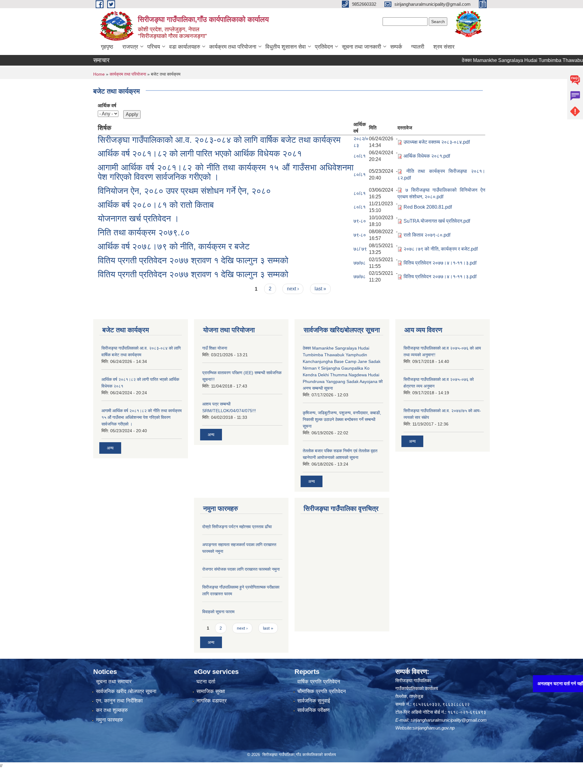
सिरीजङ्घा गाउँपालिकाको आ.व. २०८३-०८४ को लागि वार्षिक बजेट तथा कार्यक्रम (219, 140)
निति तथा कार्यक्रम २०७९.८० (144, 232)
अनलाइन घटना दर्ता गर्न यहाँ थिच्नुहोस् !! (545, 683)
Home (99, 74)
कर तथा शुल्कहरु (112, 710)
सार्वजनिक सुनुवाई (313, 701)
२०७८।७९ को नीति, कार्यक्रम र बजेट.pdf (441, 248)
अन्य (110, 448)
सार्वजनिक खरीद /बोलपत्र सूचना (126, 691)
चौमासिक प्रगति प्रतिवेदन (321, 691)
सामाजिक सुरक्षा (210, 691)
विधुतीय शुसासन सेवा (285, 47)
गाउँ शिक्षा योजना (214, 348)
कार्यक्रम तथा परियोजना (232, 47)
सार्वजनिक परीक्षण (313, 710)
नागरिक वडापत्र (211, 701)
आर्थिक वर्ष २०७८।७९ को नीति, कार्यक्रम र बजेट (174, 246)
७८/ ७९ (360, 248)
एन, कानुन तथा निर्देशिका (119, 701)
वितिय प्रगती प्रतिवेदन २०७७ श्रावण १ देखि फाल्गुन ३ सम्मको (193, 260)
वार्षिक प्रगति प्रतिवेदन (318, 682)
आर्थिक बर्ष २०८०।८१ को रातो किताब (156, 205)
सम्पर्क (396, 47)
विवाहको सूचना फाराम (218, 611)
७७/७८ (359, 262)
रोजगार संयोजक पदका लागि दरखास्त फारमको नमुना (241, 569)
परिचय (153, 47)
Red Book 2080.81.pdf (428, 207)
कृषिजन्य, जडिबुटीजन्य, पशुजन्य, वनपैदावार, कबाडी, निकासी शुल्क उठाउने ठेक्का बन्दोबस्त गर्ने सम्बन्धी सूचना (342, 419)
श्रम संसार (444, 47)
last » (320, 288)
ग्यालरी (417, 47)
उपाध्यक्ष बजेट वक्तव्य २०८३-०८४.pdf (437, 142)
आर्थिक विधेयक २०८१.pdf (427, 156)
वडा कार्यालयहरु (184, 47)
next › (293, 288)
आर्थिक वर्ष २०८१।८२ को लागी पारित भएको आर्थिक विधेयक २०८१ (200, 153)
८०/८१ (359, 156)
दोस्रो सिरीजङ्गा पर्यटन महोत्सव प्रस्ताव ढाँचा (237, 526)
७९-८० (359, 221)
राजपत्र (130, 47)
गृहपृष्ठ (107, 47)
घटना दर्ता (205, 682)
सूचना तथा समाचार (113, 682)
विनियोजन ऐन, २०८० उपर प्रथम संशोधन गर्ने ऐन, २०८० (184, 191)
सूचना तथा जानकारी (361, 47)
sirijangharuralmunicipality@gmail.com (449, 720)
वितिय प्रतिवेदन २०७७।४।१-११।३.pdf (440, 262)
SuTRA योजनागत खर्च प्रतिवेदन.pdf (437, 221)
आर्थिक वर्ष (107, 105)
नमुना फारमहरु (109, 720)
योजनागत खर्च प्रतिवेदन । (138, 218)
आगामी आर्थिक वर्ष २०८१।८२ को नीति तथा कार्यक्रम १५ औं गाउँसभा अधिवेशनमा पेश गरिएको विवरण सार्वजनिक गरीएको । (225, 172)
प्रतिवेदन (324, 47)
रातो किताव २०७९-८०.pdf (427, 235)
